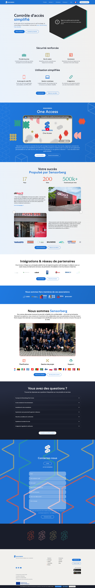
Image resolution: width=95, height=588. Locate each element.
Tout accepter (58, 586)
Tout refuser (65, 586)
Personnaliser (72, 586)
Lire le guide (34, 302)
